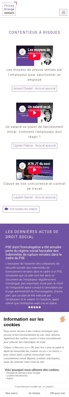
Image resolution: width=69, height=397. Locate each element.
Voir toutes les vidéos (23, 209)
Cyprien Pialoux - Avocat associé (34, 145)
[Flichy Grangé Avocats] (10, 8)
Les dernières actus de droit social (32, 234)
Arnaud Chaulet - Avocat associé (34, 88)
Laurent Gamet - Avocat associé (35, 197)
